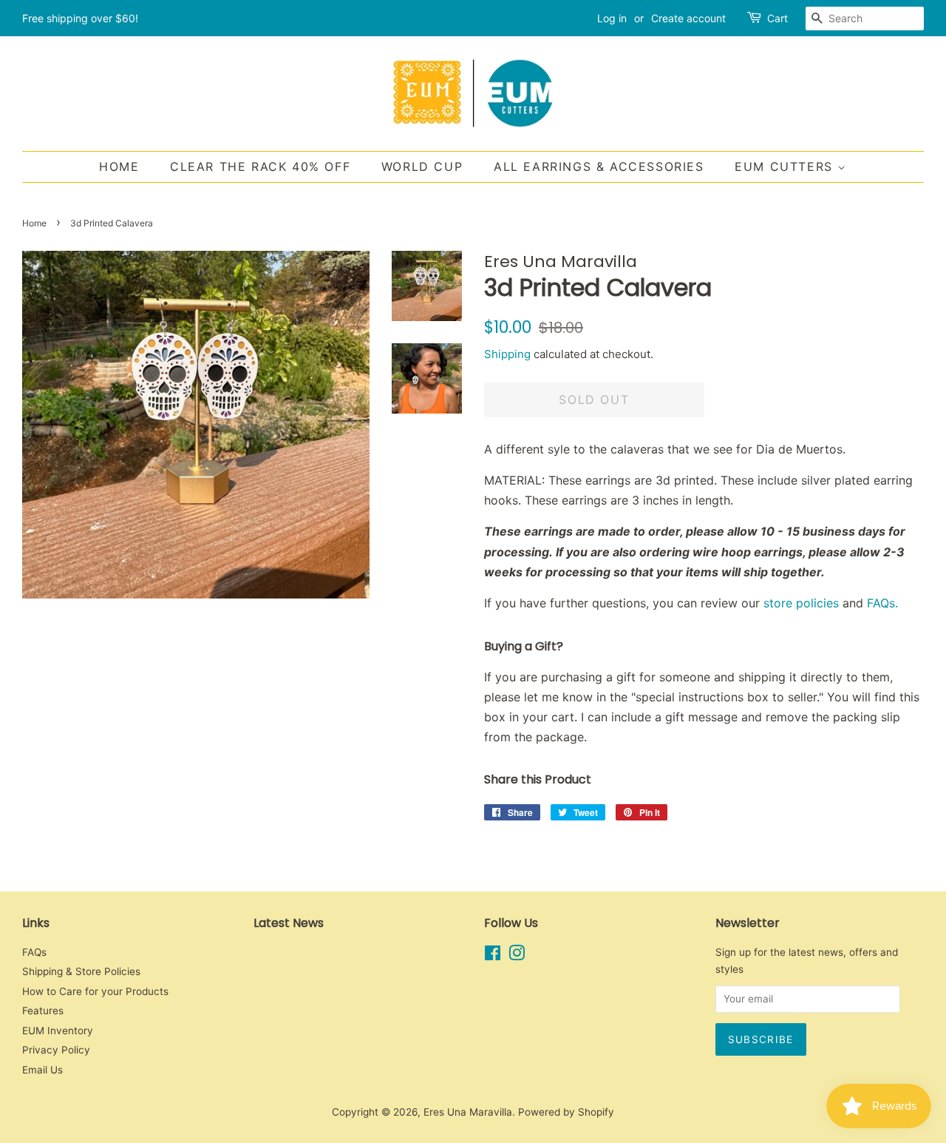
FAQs (34, 952)
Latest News (288, 922)
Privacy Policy (56, 1050)
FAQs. (884, 603)
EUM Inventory (57, 1030)
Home (119, 166)
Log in (612, 18)
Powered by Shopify (566, 1112)
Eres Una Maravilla (467, 1112)
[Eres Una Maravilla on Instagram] (516, 956)
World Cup (422, 166)
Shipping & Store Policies (81, 971)
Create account (688, 18)
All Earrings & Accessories (599, 166)
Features (43, 1010)
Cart (777, 18)
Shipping (507, 354)
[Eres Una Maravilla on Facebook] (492, 956)
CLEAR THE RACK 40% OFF (260, 166)
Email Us (42, 1070)
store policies (801, 603)
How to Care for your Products (95, 991)
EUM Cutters (786, 166)
